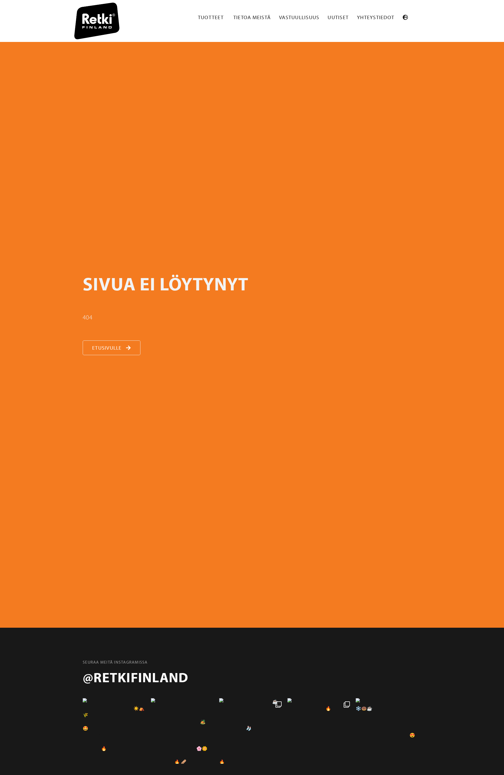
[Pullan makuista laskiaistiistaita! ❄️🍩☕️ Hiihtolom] (388, 731)
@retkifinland (135, 677)
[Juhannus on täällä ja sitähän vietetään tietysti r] (184, 731)
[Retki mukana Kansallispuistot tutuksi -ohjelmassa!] (320, 731)
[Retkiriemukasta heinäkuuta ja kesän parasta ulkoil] (115, 731)
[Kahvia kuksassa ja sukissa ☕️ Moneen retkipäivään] (252, 731)
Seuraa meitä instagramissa (115, 662)
